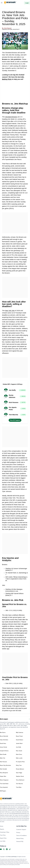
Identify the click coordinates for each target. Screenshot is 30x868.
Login (27, 3)
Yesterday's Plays (4, 832)
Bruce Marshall (4, 736)
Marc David (19, 750)
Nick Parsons (3, 761)
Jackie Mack (19, 743)
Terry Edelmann (20, 780)
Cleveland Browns (11, 117)
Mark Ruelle (3, 754)
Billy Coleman (19, 732)
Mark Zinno (19, 754)
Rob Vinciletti (3, 769)
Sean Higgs (19, 772)
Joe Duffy (18, 747)
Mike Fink (2, 758)
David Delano (19, 739)
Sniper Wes (3, 776)
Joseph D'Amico (4, 750)
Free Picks (3, 835)
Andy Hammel (7, 28)
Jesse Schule (3, 747)
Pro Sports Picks (20, 761)
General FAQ (19, 841)
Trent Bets (18, 787)
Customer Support (21, 829)
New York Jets (10, 310)
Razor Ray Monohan (5, 765)
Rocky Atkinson (20, 769)
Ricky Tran (19, 765)
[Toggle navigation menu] (1, 3)
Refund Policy (20, 838)
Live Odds (2, 841)
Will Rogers (3, 791)
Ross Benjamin (4, 772)
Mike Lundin (19, 758)
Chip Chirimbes (4, 739)
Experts (2, 829)
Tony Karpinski (4, 787)
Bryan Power (19, 736)
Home (1, 826)
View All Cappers (15, 420)
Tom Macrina (19, 783)
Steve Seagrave (4, 780)
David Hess (3, 743)
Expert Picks (3, 838)
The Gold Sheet (4, 783)
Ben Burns (3, 732)
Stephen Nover (20, 776)
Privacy (18, 832)
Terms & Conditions (21, 835)
